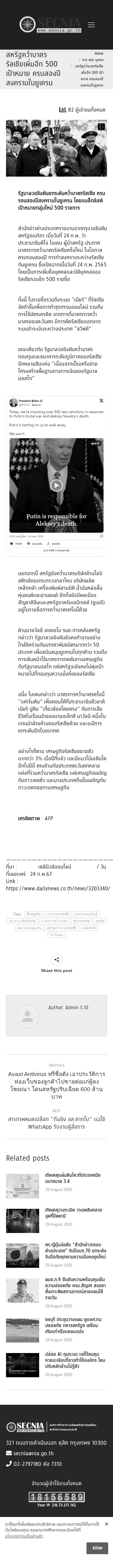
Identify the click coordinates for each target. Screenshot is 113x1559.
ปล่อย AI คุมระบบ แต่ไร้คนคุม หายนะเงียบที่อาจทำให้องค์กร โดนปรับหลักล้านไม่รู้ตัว (75, 1361)
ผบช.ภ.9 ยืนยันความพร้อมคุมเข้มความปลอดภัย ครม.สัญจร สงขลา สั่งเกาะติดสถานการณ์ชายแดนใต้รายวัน (75, 1289)
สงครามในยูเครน (29, 928)
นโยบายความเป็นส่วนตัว (24, 1537)
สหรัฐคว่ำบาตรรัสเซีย (62, 928)
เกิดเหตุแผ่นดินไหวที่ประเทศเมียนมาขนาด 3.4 (73, 1179)
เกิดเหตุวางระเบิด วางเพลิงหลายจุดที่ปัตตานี (73, 1213)
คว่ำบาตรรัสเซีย (58, 914)
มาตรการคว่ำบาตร (54, 921)
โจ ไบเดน (56, 935)
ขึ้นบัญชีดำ (34, 914)
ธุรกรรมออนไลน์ (86, 914)
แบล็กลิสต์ (89, 928)
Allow (97, 1548)
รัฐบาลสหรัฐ (81, 921)
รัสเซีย (100, 921)
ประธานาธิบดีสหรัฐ (22, 921)
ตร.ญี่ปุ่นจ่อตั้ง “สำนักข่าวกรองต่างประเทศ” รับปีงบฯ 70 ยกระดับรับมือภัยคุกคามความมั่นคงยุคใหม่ (75, 1251)
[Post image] (22, 1186)
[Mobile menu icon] (91, 24)
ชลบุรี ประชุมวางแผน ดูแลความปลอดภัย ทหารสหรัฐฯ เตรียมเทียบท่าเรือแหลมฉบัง (73, 1326)
